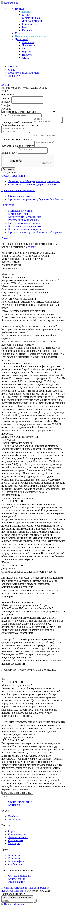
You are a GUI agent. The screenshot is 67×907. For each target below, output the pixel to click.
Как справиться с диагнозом (24, 226)
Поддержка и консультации (31, 36)
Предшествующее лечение (17, 139)
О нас (18, 33)
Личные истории (32, 20)
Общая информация (13, 175)
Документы (29, 45)
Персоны (27, 51)
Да (4, 897)
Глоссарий (28, 30)
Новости (27, 54)
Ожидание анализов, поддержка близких (32, 184)
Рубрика (6, 108)
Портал (19, 8)
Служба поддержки (19, 875)
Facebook (13, 816)
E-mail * (6, 101)
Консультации (16, 878)
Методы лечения (18, 213)
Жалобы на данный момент (17, 145)
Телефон (6, 105)
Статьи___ (28, 57)
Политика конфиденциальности (20, 887)
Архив (5, 238)
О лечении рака (31, 17)
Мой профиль (16, 861)
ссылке (31, 246)
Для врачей (21, 39)
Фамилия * (8, 94)
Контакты (14, 804)
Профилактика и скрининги (18, 190)
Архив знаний (16, 881)
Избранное (14, 858)
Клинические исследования (24, 216)
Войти (5, 84)
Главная (26, 11)
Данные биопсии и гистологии (19, 125)
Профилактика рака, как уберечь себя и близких (36, 199)
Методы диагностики (21, 210)
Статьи (26, 48)
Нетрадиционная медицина (24, 223)
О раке (26, 14)
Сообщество (29, 23)
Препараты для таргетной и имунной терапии (35, 232)
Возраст (6, 98)
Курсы (26, 27)
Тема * (5, 115)
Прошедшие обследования (17, 122)
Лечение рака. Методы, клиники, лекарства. (34, 181)
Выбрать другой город (20, 897)
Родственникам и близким (23, 219)
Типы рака (7, 204)
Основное (28, 42)
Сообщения (15, 864)
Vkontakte (14, 819)
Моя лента (14, 854)
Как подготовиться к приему (25, 229)
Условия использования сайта (25, 889)
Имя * (5, 90)
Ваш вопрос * (9, 152)
